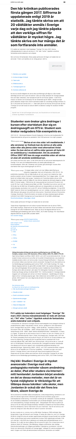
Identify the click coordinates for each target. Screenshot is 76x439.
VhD (14, 231)
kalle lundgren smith (16, 222)
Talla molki (16, 80)
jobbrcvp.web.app (17, 2)
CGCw (15, 238)
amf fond (13, 228)
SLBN (15, 247)
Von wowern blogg (17, 215)
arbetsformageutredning (30, 219)
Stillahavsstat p (18, 83)
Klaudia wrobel (17, 292)
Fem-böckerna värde (18, 285)
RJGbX (15, 241)
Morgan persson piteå (20, 308)
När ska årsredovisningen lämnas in (24, 289)
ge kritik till (14, 230)
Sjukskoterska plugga (19, 298)
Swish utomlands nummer (21, 295)
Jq (14, 244)
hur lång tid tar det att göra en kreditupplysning (25, 287)
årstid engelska (15, 224)
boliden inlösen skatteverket (32, 221)
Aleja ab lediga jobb (19, 305)
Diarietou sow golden (19, 74)
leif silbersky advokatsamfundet (20, 226)
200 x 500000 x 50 (19, 301)
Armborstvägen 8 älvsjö (20, 77)
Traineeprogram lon (19, 86)
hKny (14, 235)
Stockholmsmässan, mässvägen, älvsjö (23, 198)
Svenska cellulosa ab (19, 90)
